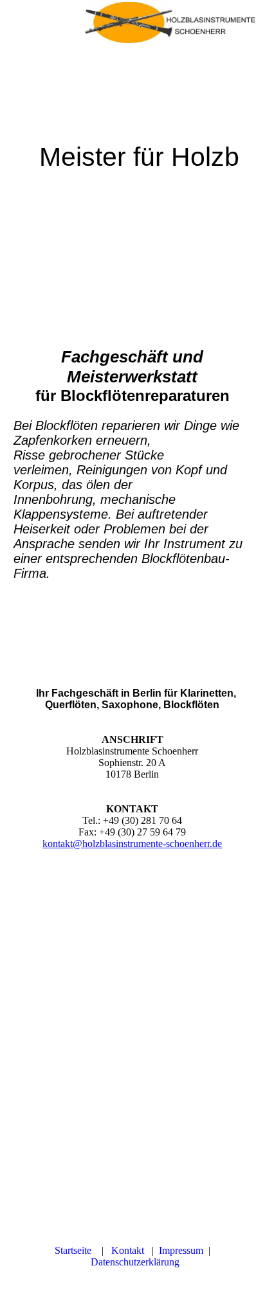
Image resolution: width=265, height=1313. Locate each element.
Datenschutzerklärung (135, 1261)
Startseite (77, 1250)
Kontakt (130, 1250)
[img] (175, 22)
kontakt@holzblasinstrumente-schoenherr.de (132, 843)
